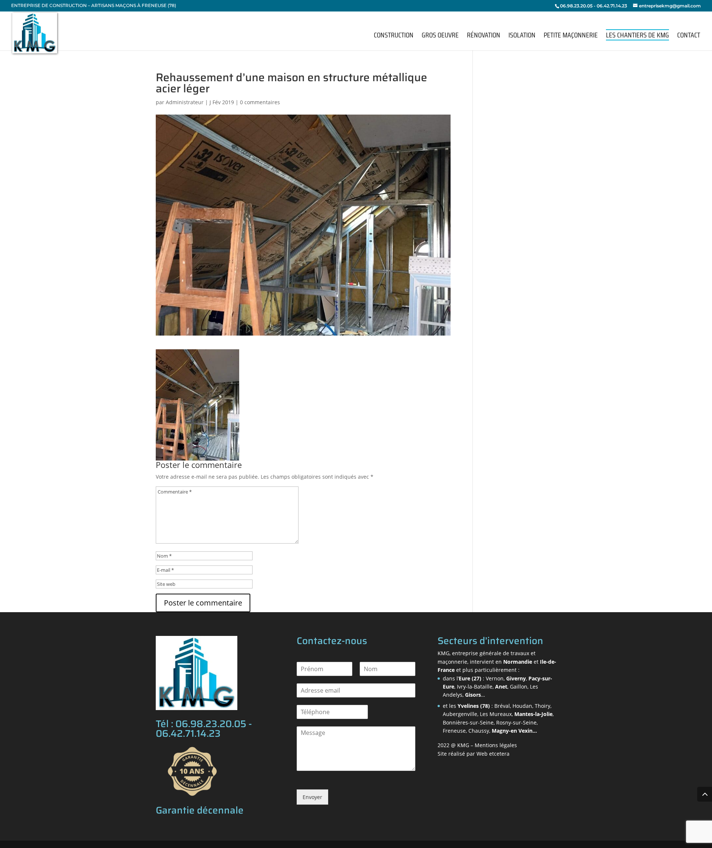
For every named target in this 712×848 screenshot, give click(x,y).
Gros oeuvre (440, 36)
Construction (393, 36)
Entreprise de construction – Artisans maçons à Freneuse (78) (93, 5)
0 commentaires (260, 102)
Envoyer (312, 797)
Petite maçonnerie (571, 36)
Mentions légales (496, 745)
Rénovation (483, 36)
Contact (688, 36)
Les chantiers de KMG (637, 34)
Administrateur (185, 102)
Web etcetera (493, 753)
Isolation (521, 36)
